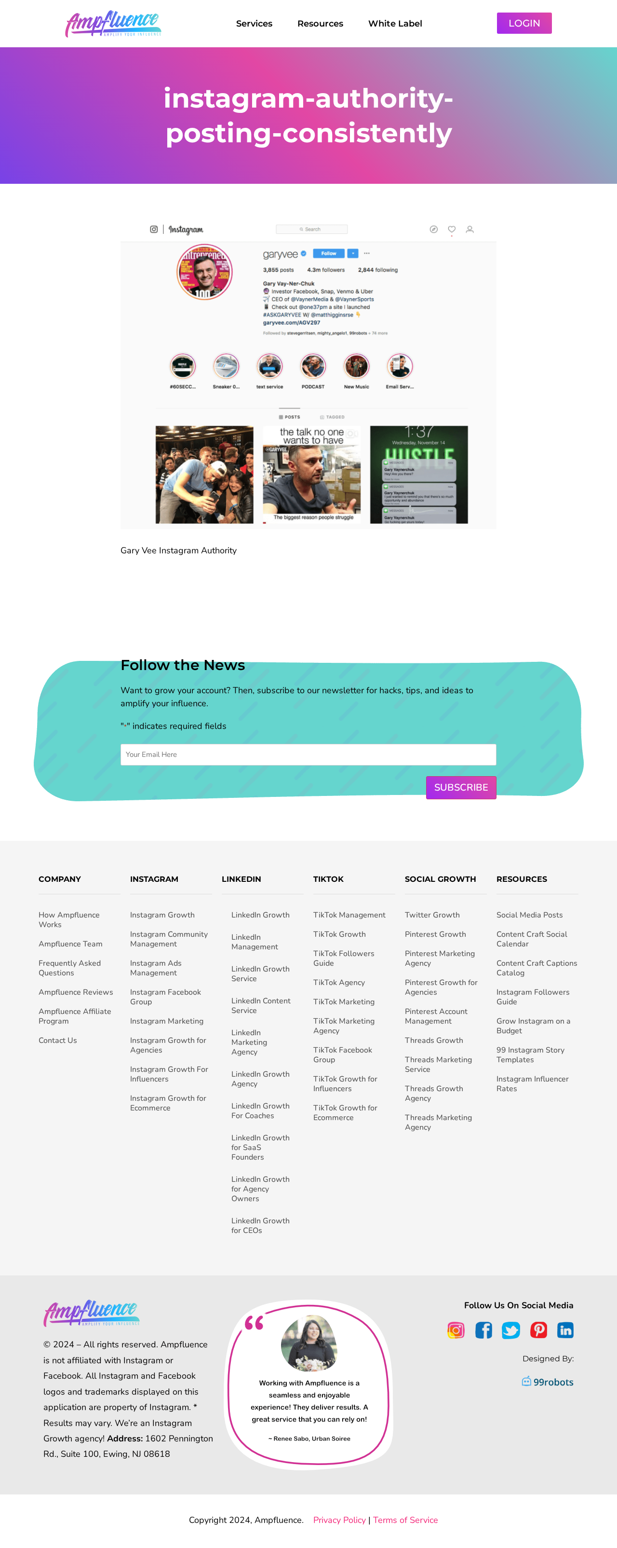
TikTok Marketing (344, 1002)
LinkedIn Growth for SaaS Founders (260, 1148)
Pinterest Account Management (436, 1016)
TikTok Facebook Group (342, 1055)
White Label (395, 23)
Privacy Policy (339, 1520)
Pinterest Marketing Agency (440, 958)
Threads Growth (434, 1040)
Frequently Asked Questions (70, 968)
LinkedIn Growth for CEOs (260, 1226)
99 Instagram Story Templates (530, 1055)
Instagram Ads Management (156, 968)
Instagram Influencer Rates (532, 1084)
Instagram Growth (162, 915)
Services (254, 23)
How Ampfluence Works (69, 920)
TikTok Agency (339, 982)
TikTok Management (349, 915)
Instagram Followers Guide (533, 997)
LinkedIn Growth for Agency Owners (260, 1189)
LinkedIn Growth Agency (260, 1079)
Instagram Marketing (166, 1021)
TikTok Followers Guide (344, 958)
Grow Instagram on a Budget (533, 1026)
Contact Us (58, 1040)
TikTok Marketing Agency (344, 1026)
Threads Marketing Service (438, 1065)
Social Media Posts (529, 915)
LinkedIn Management (254, 942)
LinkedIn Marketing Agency (249, 1042)
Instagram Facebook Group (165, 997)
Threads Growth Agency (434, 1093)
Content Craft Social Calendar (531, 939)
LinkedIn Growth (260, 915)
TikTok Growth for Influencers (345, 1084)
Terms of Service (405, 1520)
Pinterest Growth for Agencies (441, 987)
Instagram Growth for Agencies (168, 1045)
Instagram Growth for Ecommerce (168, 1103)
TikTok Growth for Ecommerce (345, 1113)
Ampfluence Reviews (76, 992)
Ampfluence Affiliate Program (75, 1016)
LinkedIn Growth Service (260, 974)
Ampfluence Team (71, 944)
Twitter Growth (432, 915)
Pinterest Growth (435, 934)
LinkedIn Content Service (261, 1006)
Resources (320, 23)
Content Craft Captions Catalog (536, 968)
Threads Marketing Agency (438, 1122)
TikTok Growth (339, 934)
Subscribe (461, 787)
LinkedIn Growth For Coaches (260, 1111)
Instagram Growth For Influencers (169, 1074)
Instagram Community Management (169, 939)
